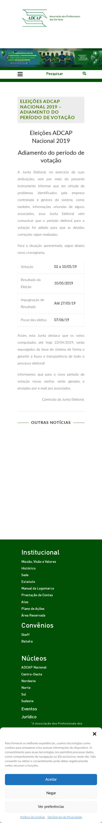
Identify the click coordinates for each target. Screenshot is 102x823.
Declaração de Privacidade (65, 817)
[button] (94, 733)
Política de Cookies (32, 817)
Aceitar (51, 779)
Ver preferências (51, 807)
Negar (51, 793)
